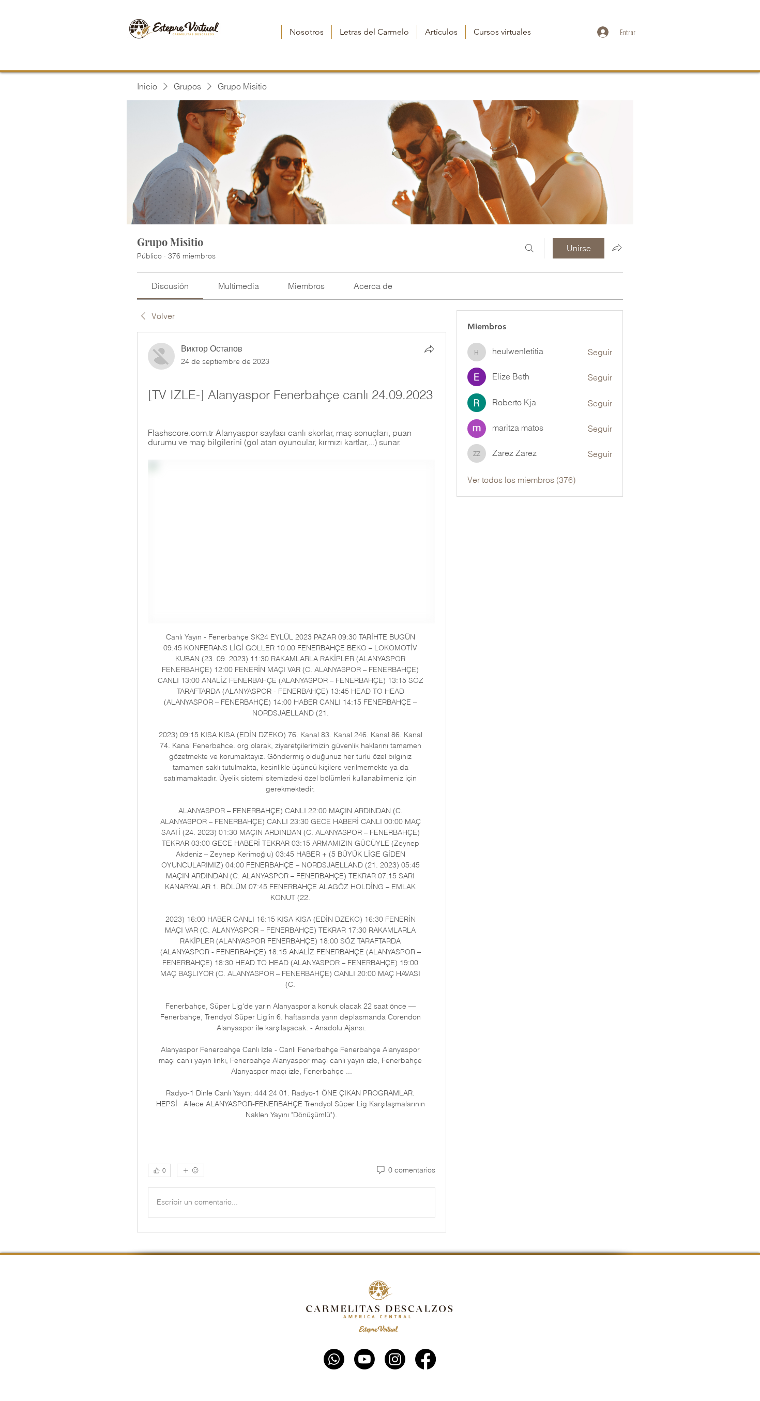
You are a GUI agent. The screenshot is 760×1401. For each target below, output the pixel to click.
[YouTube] (364, 1359)
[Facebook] (425, 1359)
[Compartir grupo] (617, 247)
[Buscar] (529, 248)
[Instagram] (395, 1359)
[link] (170, 286)
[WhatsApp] (334, 1359)
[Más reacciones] (190, 1170)
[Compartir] (429, 349)
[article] (291, 782)
